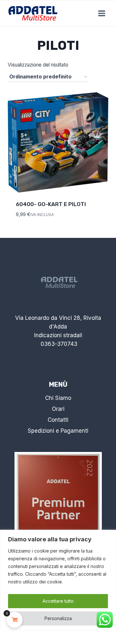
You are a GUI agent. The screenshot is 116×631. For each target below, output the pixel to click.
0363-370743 (59, 344)
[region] (58, 580)
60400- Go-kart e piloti (51, 204)
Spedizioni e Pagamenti (58, 431)
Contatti (58, 420)
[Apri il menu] (101, 13)
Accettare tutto (58, 601)
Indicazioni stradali (58, 335)
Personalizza (58, 618)
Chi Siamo (58, 398)
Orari (58, 409)
